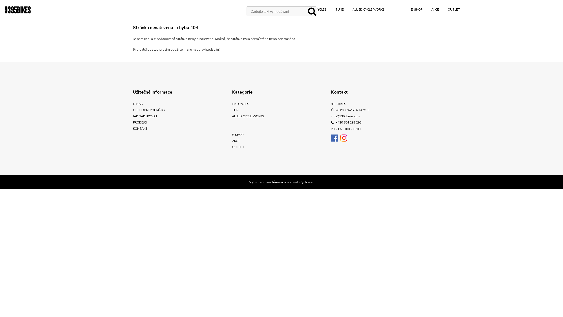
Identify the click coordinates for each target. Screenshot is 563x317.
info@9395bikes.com (345, 116)
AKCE (435, 9)
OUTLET (454, 9)
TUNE (339, 9)
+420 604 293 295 (348, 122)
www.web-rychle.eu (299, 182)
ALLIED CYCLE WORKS (369, 9)
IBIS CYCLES (318, 9)
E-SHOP (416, 9)
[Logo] (17, 10)
